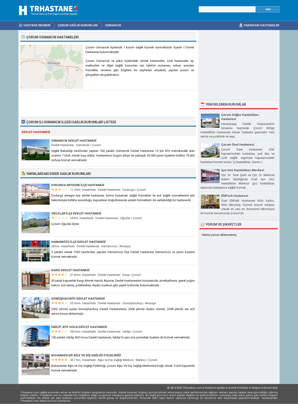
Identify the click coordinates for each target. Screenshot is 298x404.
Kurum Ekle (271, 387)
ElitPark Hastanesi (234, 195)
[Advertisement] (108, 103)
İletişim (256, 387)
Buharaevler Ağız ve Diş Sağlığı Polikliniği (86, 355)
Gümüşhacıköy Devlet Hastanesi (78, 298)
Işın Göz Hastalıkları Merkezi (242, 170)
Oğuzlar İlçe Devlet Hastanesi (76, 213)
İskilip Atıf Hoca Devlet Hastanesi (79, 327)
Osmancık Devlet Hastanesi (73, 140)
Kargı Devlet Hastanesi (70, 270)
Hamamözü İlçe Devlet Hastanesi (78, 242)
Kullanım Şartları (215, 387)
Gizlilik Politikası (238, 387)
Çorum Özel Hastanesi (237, 144)
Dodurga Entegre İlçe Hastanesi (77, 185)
